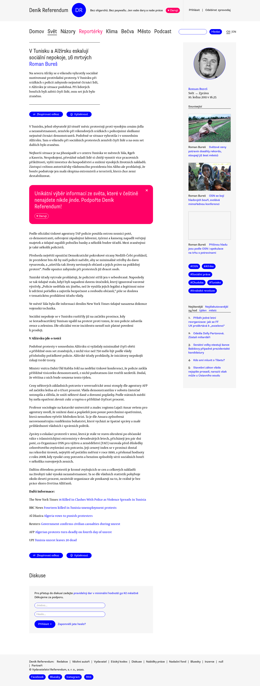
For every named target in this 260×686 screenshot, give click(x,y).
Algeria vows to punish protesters (68, 515)
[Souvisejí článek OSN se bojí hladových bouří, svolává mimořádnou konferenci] (209, 177)
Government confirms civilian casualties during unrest (80, 524)
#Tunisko (215, 282)
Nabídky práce (155, 661)
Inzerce (209, 661)
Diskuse (137, 661)
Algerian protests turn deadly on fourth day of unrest (73, 532)
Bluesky (195, 661)
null (221, 661)
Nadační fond (177, 661)
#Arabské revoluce (202, 290)
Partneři (37, 665)
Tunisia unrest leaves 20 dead (56, 540)
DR (79, 10)
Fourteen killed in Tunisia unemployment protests (80, 507)
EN (234, 32)
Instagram (73, 677)
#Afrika (209, 266)
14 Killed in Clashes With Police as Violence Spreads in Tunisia (102, 499)
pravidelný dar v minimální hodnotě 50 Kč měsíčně (106, 593)
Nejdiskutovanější (216, 307)
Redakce (62, 661)
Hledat (215, 32)
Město (144, 31)
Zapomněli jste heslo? (72, 624)
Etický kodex (119, 661)
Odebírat (218, 10)
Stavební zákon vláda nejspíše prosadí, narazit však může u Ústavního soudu (207, 371)
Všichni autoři (81, 661)
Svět (52, 31)
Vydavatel (100, 661)
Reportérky (90, 31)
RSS (88, 677)
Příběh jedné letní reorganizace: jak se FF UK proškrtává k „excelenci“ (206, 322)
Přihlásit (194, 10)
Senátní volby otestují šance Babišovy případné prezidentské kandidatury (209, 349)
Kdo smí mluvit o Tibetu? (209, 360)
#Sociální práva (200, 274)
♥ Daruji (173, 10)
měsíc (212, 310)
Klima (112, 31)
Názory (67, 31)
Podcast (162, 31)
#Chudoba (197, 282)
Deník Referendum (48, 10)
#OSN (194, 266)
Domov (36, 31)
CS (228, 32)
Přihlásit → (45, 624)
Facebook (37, 677)
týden (203, 310)
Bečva (127, 31)
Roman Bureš (43, 64)
